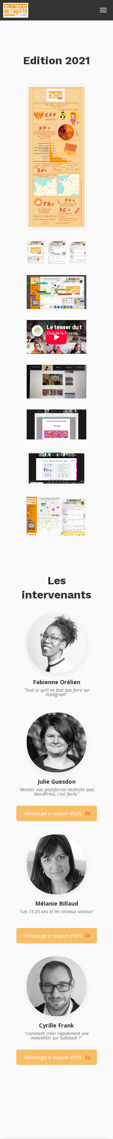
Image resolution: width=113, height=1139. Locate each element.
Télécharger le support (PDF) (52, 813)
